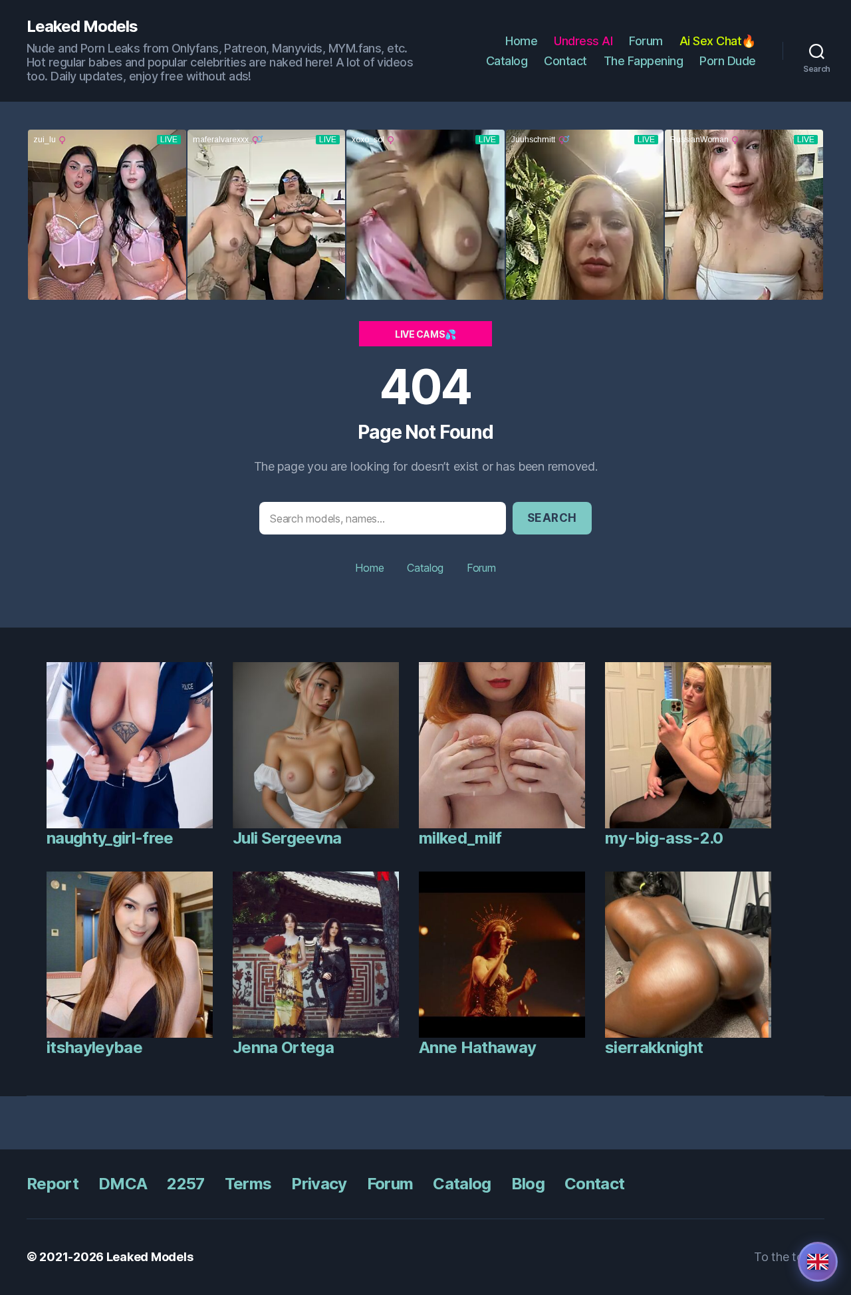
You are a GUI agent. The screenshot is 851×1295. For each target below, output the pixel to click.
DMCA (122, 1183)
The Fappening (643, 61)
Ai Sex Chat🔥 (717, 41)
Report (52, 1183)
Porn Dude (727, 61)
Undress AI (583, 41)
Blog (528, 1183)
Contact (565, 61)
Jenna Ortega (283, 1047)
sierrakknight (654, 1047)
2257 (185, 1183)
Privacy (318, 1183)
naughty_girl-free (110, 838)
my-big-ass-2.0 (664, 838)
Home (521, 41)
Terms (248, 1183)
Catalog (507, 61)
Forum (646, 41)
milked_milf (460, 838)
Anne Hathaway (477, 1047)
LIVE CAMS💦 (425, 334)
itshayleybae (94, 1047)
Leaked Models (82, 27)
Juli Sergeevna (287, 838)
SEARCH (552, 518)
